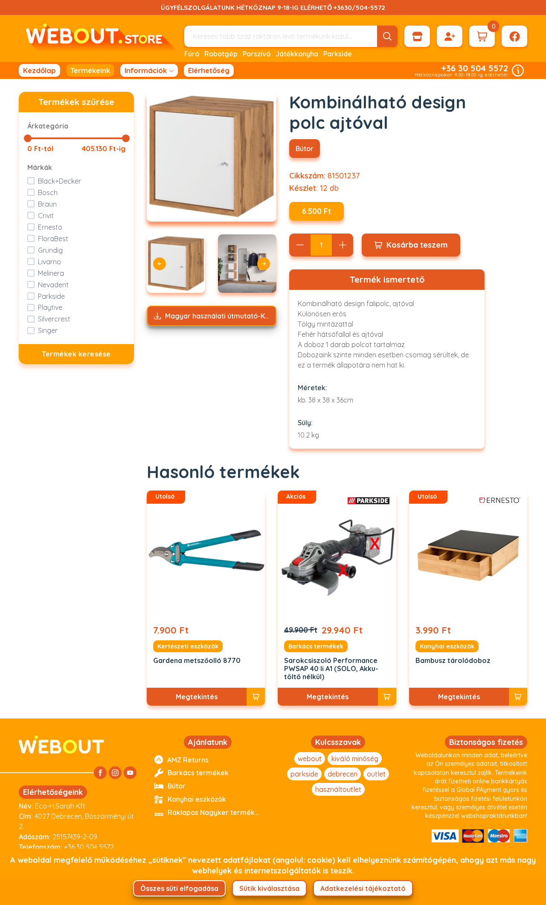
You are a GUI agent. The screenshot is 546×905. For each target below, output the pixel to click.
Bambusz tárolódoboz (453, 661)
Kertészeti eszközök (187, 646)
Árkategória (47, 126)
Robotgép (221, 54)
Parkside (337, 54)
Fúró (191, 54)
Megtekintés (197, 696)
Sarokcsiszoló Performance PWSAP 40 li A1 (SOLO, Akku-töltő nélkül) (331, 669)
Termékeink (90, 70)
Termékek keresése (76, 354)
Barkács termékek (315, 646)
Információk (146, 70)
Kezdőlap (39, 70)
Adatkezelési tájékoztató (363, 888)
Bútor (305, 148)
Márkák (39, 167)
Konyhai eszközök (447, 646)
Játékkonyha (297, 54)
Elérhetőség (208, 70)
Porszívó (256, 54)
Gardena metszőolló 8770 (197, 661)
